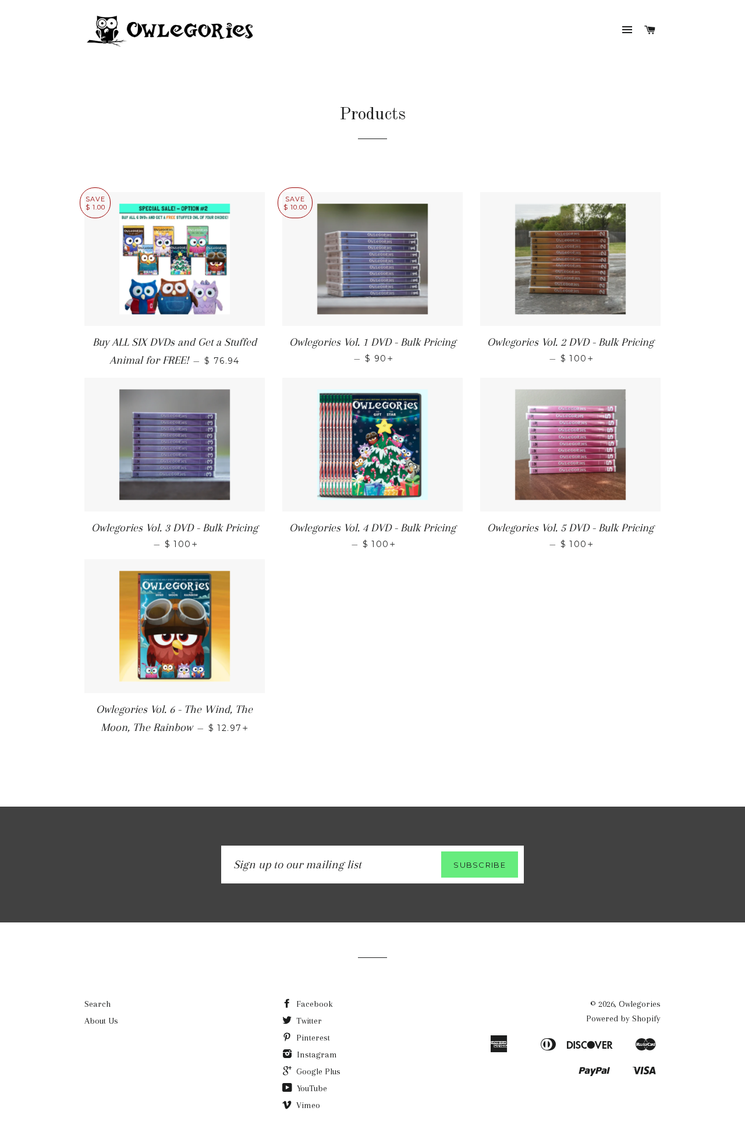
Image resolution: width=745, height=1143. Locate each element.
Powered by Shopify (623, 1018)
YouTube (311, 1088)
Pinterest (312, 1037)
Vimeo (307, 1105)
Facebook (313, 1004)
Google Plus (317, 1071)
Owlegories (640, 1004)
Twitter (308, 1021)
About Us (101, 1021)
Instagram (316, 1054)
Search (97, 1004)
